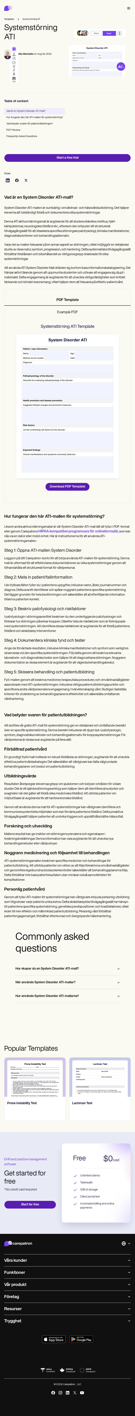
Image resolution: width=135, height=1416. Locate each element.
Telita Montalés (24, 54)
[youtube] (82, 1393)
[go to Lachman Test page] (100, 1077)
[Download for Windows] (81, 1339)
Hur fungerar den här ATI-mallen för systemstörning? (34, 117)
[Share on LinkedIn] (8, 180)
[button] (128, 8)
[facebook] (53, 1393)
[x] (75, 1393)
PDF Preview (13, 130)
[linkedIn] (67, 1393)
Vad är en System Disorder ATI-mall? (26, 111)
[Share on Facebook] (17, 180)
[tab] (67, 300)
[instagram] (60, 1393)
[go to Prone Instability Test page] (35, 1077)
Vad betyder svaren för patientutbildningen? (29, 123)
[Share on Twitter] (26, 180)
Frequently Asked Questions (21, 136)
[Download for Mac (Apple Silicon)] (53, 1339)
